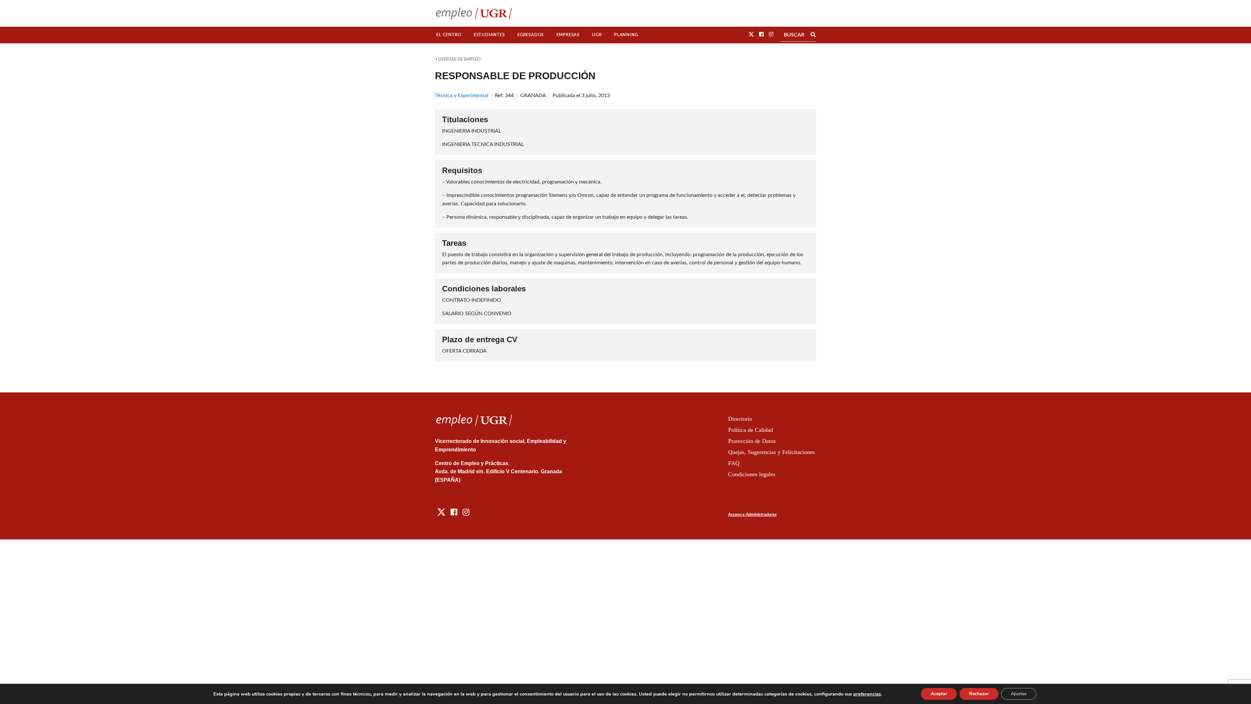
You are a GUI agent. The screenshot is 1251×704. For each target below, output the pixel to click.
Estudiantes (489, 35)
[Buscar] (813, 34)
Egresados (530, 35)
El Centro (448, 35)
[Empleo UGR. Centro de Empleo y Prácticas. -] (474, 13)
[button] (751, 34)
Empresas (568, 35)
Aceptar (939, 694)
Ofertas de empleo (459, 59)
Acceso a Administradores (752, 515)
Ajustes (1019, 694)
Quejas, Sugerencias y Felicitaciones (771, 452)
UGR (596, 35)
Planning (626, 35)
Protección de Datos (752, 441)
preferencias (867, 694)
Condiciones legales (751, 474)
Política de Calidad (750, 430)
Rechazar (979, 694)
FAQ (734, 463)
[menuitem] (448, 35)
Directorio (740, 419)
